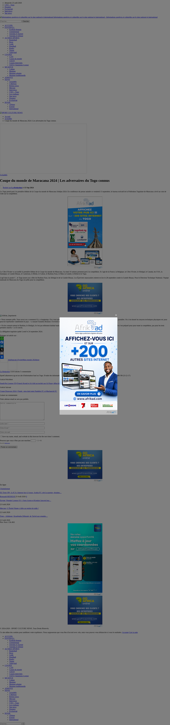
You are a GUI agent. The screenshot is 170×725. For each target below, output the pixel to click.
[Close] (116, 315)
